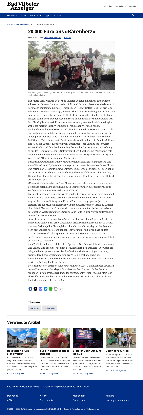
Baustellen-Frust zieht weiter (18, 352)
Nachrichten (12, 24)
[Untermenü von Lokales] (16, 15)
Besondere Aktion (117, 350)
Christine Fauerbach (52, 37)
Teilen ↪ (67, 37)
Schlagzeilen (49, 308)
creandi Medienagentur (89, 409)
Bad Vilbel (23, 24)
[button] (30, 289)
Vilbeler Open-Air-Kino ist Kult (87, 352)
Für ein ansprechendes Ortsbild (54, 352)
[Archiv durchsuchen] (133, 15)
